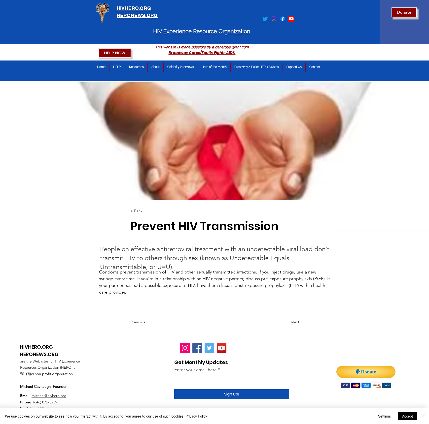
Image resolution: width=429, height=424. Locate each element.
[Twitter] (265, 19)
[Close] (423, 416)
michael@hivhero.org (49, 395)
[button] (146, 210)
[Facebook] (283, 19)
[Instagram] (274, 19)
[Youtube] (291, 19)
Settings (384, 416)
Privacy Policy (196, 416)
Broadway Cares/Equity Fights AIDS (202, 52)
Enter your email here (195, 369)
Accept (407, 416)
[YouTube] (221, 348)
